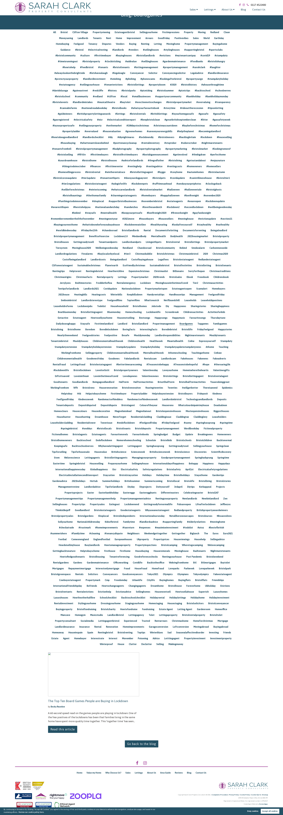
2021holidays (78, 481)
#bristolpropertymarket (179, 102)
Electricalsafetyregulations (213, 469)
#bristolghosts (214, 189)
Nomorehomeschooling (129, 440)
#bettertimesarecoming (129, 364)
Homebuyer (80, 638)
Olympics (168, 574)
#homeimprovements (106, 527)
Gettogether (178, 533)
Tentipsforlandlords (68, 288)
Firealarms (87, 253)
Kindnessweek (85, 399)
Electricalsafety (129, 469)
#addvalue (131, 61)
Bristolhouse (175, 585)
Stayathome (201, 475)
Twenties (172, 387)
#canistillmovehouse (201, 178)
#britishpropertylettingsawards (94, 113)
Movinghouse (182, 551)
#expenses (144, 527)
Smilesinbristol (69, 300)
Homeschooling (133, 312)
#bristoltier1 (223, 178)
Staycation (109, 475)
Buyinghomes (166, 580)
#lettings (120, 113)
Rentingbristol (105, 632)
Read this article (62, 729)
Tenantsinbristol (59, 341)
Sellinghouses (59, 504)
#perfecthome (218, 154)
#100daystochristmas (137, 125)
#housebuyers (146, 218)
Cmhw (191, 341)
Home (119, 38)
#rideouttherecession (191, 108)
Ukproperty (143, 539)
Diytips (191, 486)
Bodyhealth (176, 236)
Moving (202, 32)
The (206, 533)
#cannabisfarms (68, 108)
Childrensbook (221, 277)
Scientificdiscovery (221, 452)
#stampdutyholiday (218, 79)
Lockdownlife (153, 312)
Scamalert (201, 288)
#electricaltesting (98, 49)
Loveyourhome (170, 370)
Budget (176, 434)
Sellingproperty (93, 352)
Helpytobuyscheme (96, 393)
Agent (66, 638)
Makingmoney (175, 644)
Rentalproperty (105, 277)
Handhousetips (177, 294)
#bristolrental (92, 172)
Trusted (146, 621)
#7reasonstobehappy (158, 364)
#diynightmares (125, 137)
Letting (158, 44)
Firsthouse (109, 551)
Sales (193, 9)
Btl (194, 562)
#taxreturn (128, 527)
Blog (243, 9)
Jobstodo (156, 306)
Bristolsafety (174, 469)
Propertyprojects (74, 492)
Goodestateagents (130, 510)
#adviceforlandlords (132, 160)
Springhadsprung (204, 457)
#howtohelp (68, 67)
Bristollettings (192, 242)
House (121, 644)
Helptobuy (66, 393)
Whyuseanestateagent (157, 510)
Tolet (151, 615)
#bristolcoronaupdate (65, 178)
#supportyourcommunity (168, 96)
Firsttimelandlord (104, 323)
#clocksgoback (213, 183)
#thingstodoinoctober (74, 166)
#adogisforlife (119, 183)
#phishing (130, 79)
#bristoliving (175, 160)
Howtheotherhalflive (84, 597)
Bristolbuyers (185, 393)
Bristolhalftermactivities (192, 382)
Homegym (80, 615)
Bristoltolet (216, 615)
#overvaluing (203, 102)
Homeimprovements (133, 626)
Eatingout (114, 504)
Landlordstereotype (91, 300)
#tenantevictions (113, 84)
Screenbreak (172, 312)
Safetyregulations (152, 469)
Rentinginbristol (94, 271)
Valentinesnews (150, 376)
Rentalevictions (85, 591)
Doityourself (163, 486)
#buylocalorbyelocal (108, 253)
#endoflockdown (126, 422)
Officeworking (120, 562)
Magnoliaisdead (123, 411)
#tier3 (127, 253)
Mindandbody (139, 236)
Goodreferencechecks (146, 556)
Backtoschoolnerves (82, 446)
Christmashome (180, 621)
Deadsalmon (220, 405)
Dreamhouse (101, 417)
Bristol (64, 32)
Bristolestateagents (105, 510)
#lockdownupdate (215, 201)
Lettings (208, 9)
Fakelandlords (131, 358)
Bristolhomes (140, 306)
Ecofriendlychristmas (134, 265)
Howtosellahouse (184, 591)
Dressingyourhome (111, 603)
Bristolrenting (125, 632)
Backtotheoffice (155, 562)
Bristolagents (80, 434)
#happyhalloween (170, 195)
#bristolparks (128, 90)
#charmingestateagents (124, 195)
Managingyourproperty (144, 457)
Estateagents (99, 434)
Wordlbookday (191, 428)
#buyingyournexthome (66, 224)
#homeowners (194, 166)
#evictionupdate (207, 218)
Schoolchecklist (108, 597)
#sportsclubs (216, 49)
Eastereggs (129, 492)
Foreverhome (193, 585)
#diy (110, 137)
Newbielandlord (210, 498)
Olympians (183, 574)
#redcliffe (98, 90)
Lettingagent (135, 446)
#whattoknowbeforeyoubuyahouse (101, 224)
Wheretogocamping (192, 545)
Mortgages (58, 568)
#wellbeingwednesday (220, 207)
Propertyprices (161, 539)
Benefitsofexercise (99, 236)
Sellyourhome (65, 521)
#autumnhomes (195, 172)
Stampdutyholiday (150, 347)
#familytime (78, 533)
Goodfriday (164, 38)
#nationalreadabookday (94, 108)
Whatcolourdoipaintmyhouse (193, 405)
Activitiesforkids (216, 312)
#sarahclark (198, 67)
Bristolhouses (61, 242)
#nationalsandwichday (107, 207)
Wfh (75, 387)
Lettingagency (136, 615)
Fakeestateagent (222, 574)
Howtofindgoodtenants (72, 556)
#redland (98, 96)
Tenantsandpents (108, 242)
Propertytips (78, 504)
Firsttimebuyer (118, 393)
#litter (204, 119)
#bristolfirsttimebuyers (125, 154)
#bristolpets (159, 178)
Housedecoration (101, 411)
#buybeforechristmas (193, 125)
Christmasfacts (84, 277)
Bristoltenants (223, 265)
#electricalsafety (83, 119)
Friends (227, 632)
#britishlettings (158, 113)
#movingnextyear (108, 218)
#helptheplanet (185, 131)
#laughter (215, 67)
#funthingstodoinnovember (73, 201)
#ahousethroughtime (212, 84)
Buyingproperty (64, 609)
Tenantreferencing (119, 556)
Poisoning (143, 638)
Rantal (147, 230)
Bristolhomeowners (61, 440)
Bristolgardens (85, 516)
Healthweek (156, 341)
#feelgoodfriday (148, 422)
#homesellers (213, 166)
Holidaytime (162, 475)
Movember (127, 638)
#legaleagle (118, 73)
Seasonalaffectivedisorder (190, 632)
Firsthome (125, 551)
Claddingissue (164, 417)
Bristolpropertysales (62, 516)
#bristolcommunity (65, 55)
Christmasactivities (213, 283)
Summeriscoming (153, 481)
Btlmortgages (208, 562)
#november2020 (212, 195)
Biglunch (194, 533)
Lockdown (145, 283)
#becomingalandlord (210, 131)
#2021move (128, 218)
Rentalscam (150, 358)
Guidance (65, 49)
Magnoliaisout (143, 411)
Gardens (77, 562)
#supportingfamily (172, 521)
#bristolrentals (138, 113)
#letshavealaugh (98, 73)
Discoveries (200, 452)
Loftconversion (181, 626)
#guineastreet (80, 90)
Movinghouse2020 (81, 248)
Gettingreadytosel (179, 446)
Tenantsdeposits (65, 405)
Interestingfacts (148, 329)
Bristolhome (74, 329)
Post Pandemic (194, 556)
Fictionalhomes (60, 434)
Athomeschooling (177, 352)
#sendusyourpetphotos (188, 183)
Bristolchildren (204, 440)
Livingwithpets (153, 242)
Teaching (223, 347)
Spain (90, 632)
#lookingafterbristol (170, 79)
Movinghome (173, 44)
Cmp (107, 580)
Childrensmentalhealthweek (108, 341)
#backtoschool (202, 90)
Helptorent (75, 271)
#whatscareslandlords (123, 189)
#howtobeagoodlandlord (64, 137)
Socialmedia (87, 621)
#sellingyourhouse (89, 84)
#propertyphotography (148, 148)
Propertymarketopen (156, 288)
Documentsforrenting (194, 230)
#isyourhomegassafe (183, 113)
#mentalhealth (109, 213)
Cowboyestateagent (70, 580)
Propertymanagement (196, 44)
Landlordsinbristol (171, 399)
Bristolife (189, 481)
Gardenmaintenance (98, 562)
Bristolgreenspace (61, 574)
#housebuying (68, 143)
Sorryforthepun (196, 271)
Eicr (114, 469)
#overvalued (91, 131)
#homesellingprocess (69, 172)
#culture (85, 55)
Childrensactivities (193, 312)
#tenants (103, 67)
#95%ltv (81, 154)
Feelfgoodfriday (65, 399)
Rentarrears (161, 621)
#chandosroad (109, 230)
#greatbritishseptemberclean (180, 119)
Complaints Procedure (220, 795)
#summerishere (58, 533)
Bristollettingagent (193, 376)
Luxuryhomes (220, 591)
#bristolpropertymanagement (92, 148)
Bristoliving (57, 329)
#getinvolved (180, 154)
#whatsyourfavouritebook (145, 108)
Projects (220, 486)
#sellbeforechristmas (72, 189)
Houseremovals (162, 551)
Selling (160, 644)
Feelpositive (110, 335)
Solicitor (152, 73)
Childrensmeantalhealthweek (123, 352)
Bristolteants (123, 428)
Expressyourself (207, 341)
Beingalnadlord (219, 230)
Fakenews (203, 358)
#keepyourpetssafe (131, 213)
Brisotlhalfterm (166, 382)
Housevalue (100, 452)
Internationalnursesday (152, 516)
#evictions (165, 55)
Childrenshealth (136, 341)
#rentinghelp (135, 166)
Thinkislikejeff (62, 510)
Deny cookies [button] (252, 811)
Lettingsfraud (77, 364)
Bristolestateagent (183, 259)
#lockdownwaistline (135, 224)
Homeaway (58, 632)
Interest (113, 638)
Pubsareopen (184, 504)
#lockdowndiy (146, 137)
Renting (145, 44)
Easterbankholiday (109, 492)
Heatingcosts (99, 294)
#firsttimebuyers (99, 154)
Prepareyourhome (117, 463)
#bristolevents (60, 102)
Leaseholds (190, 300)
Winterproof (106, 644)
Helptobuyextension (163, 393)
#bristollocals (104, 428)
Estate (54, 638)
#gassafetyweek (221, 119)
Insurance (84, 626)
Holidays (147, 475)
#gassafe (203, 113)
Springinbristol (77, 463)
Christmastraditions (220, 271)
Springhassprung (155, 446)
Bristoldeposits (143, 428)
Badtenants (199, 551)
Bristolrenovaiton (131, 387)
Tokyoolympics (201, 574)
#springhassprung (205, 422)
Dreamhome (157, 585)
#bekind (76, 213)
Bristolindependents (124, 516)
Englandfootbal (101, 539)
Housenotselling (125, 317)
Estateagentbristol (125, 32)
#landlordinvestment (94, 79)
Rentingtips (58, 271)
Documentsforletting (166, 230)
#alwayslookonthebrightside (69, 73)
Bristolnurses (205, 516)
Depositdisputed (87, 405)
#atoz (201, 527)
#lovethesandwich (152, 207)
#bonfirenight (191, 195)
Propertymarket (139, 277)
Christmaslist (161, 271)
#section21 (226, 218)
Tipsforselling (59, 452)
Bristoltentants (64, 591)
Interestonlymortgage (107, 568)
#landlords (118, 49)
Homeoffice (221, 609)
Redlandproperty (183, 510)
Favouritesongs (198, 317)
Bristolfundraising (86, 609)
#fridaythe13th (89, 230)
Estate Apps (263, 804)
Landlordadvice (92, 486)
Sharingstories (198, 306)
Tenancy (92, 44)
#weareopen (194, 201)
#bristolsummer (165, 90)
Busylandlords (92, 545)
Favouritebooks (141, 434)
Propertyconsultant (65, 621)
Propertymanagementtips (69, 498)
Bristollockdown (82, 370)
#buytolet (125, 102)
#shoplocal (98, 201)
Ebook (190, 277)
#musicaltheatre (106, 102)
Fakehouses (187, 358)
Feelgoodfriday (216, 294)
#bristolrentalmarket (151, 189)
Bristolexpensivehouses (168, 411)
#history (112, 90)
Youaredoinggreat (219, 382)
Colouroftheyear (148, 405)
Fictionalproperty (213, 428)
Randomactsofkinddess (110, 399)
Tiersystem (61, 248)
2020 (205, 253)
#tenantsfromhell (61, 148)
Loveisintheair (81, 376)
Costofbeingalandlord (74, 259)
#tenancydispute (114, 533)
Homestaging (156, 603)
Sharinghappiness (220, 306)
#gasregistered (61, 119)
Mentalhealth (158, 236)
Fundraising (148, 609)
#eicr (100, 119)
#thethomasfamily (96, 195)
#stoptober (170, 143)
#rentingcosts (174, 166)
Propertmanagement (164, 323)
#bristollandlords (145, 55)
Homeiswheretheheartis (195, 370)
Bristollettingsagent (92, 312)
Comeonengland (80, 539)
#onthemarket (114, 125)
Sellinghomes (143, 591)
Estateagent (79, 317)
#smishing (115, 79)
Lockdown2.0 (120, 236)
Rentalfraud (59, 364)
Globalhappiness (99, 469)
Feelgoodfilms (114, 300)
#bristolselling (65, 154)
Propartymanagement (167, 428)
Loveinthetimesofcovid (106, 376)
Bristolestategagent (101, 364)
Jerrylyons (65, 283)
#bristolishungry (216, 61)
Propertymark (93, 580)
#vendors (133, 49)
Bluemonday (114, 312)
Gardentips (218, 475)
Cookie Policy (245, 795)
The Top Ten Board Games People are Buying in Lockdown (88, 701)
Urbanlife (137, 580)
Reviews (179, 773)
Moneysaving (66, 38)
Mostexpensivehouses (197, 411)
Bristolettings (170, 376)
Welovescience (72, 457)
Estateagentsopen (182, 288)
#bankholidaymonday (216, 96)
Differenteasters (170, 492)
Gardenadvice (59, 481)
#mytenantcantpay (185, 55)
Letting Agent (184, 609)
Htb (79, 393)
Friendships (218, 580)
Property (188, 32)
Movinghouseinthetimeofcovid (172, 283)
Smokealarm (198, 248)
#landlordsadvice (148, 521)
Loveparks (173, 568)
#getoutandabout (196, 160)
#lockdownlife (61, 370)
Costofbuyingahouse (142, 259)
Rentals (79, 574)
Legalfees (163, 259)
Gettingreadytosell (83, 242)
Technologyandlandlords (199, 399)
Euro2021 (228, 533)
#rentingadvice (154, 166)
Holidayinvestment (219, 597)
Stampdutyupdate (126, 347)
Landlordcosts (98, 259)
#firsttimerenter (114, 166)
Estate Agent (166, 609)
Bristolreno (88, 387)
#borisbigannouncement (155, 154)
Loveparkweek (206, 568)
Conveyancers (110, 574)
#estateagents (175, 201)
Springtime (223, 457)
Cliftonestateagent (62, 265)
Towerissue (106, 422)
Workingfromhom (60, 387)
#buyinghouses (124, 55)
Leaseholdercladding (61, 422)
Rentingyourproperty (167, 498)
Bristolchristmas (165, 253)
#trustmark (85, 527)
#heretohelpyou (82, 207)
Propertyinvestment (194, 638)
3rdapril (178, 486)
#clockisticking (113, 61)
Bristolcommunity (165, 248)
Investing (214, 632)
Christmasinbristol (188, 253)
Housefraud (141, 568)
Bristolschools (183, 440)
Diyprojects (145, 486)
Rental (97, 626)
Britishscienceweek (160, 452)
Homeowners (224, 434)
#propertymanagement (175, 67)
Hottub (94, 481)
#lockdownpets (139, 183)
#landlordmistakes (83, 102)
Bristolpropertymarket (217, 242)
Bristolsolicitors (195, 603)
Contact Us (258, 9)
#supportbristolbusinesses (123, 201)
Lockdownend (131, 504)
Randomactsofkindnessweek (142, 399)
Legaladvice (196, 73)
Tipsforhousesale (80, 452)
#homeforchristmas (219, 125)
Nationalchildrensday (88, 521)
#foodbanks (196, 61)
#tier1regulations (71, 183)
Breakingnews (205, 434)
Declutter (146, 644)
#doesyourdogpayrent (136, 178)
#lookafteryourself (182, 224)
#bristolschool (62, 96)
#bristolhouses (109, 160)
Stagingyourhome (134, 603)
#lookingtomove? (221, 148)
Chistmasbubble (143, 253)
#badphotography (122, 148)
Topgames (203, 323)
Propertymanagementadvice (135, 498)
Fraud (127, 568)
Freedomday (120, 580)
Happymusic (178, 317)
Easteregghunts (148, 492)
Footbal (62, 539)
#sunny (187, 422)
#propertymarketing (176, 148)
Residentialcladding (141, 417)
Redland (214, 32)
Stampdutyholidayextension (97, 347)
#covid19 (205, 55)
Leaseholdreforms (63, 306)
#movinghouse (186, 218)
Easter (90, 492)
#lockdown (206, 137)
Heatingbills (80, 294)
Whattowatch (151, 300)
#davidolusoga (60, 90)
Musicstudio (96, 615)
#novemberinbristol (151, 201)
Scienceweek (138, 452)
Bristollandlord (140, 323)
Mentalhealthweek (153, 352)
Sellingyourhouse (202, 446)
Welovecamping (216, 545)
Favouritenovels (119, 434)
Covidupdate (110, 288)
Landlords (83, 38)
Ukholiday (210, 585)
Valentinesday (150, 370)
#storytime (169, 108)
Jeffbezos (225, 504)
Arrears (149, 38)
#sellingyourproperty (90, 125)
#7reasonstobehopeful (185, 364)
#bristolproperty (91, 61)
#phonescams (147, 79)
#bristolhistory (189, 84)
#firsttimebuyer (102, 55)
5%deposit (202, 393)
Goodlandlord (82, 510)
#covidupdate (177, 178)
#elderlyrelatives (196, 521)
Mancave (65, 615)
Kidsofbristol (111, 521)
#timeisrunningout (68, 61)
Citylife (151, 580)
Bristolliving (205, 481)
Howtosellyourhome (101, 317)
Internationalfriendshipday (67, 585)
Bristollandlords (130, 230)
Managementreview (68, 486)
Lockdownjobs (85, 306)
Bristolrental (173, 242)
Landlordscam (168, 358)
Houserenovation (108, 387)
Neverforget (119, 417)
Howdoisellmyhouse (69, 545)
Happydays (224, 463)
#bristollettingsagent (141, 172)
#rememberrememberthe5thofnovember (72, 218)
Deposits (221, 399)
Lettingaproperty (168, 615)
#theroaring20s (222, 364)
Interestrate (97, 638)
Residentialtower (86, 422)
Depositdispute (109, 405)
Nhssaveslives (224, 516)
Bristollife (187, 329)
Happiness (208, 463)
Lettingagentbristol (108, 621)
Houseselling (96, 463)
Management (197, 294)
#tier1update (88, 178)
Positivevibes (181, 38)
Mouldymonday (142, 335)
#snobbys (87, 428)
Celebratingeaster (193, 492)
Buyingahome (220, 44)
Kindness (217, 393)
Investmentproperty (221, 638)
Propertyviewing (101, 32)
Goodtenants (61, 382)
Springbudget (161, 434)
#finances (95, 166)
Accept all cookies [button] (270, 811)
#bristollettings (135, 84)
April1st (189, 469)
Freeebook (203, 277)
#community (81, 96)
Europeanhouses (123, 539)
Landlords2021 (91, 288)
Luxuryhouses (61, 597)
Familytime (129, 521)
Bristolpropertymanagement (69, 236)
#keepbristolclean (150, 119)
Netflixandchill (172, 300)
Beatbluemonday (67, 312)
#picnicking (146, 90)
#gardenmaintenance (174, 61)
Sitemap (265, 795)
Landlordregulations (66, 253)
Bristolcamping (169, 545)
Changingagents (137, 585)
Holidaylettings (177, 597)
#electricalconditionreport (121, 119)
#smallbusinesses (141, 96)
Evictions (225, 585)
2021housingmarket (197, 236)
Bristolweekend (215, 556)
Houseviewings (182, 539)
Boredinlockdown (109, 329)
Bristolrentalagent (218, 376)
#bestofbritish (216, 527)
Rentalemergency (126, 283)
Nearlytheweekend (67, 335)
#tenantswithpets (110, 178)
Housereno (167, 405)
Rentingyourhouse (172, 556)
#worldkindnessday (66, 230)
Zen (225, 498)
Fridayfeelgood (205, 329)
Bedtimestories (83, 283)
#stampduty (221, 55)
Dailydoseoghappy (66, 323)
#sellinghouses (151, 49)
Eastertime (59, 463)
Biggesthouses (221, 411)
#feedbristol (86, 67)
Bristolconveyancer (218, 603)
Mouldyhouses (80, 341)
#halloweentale (192, 189)
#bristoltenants (121, 67)
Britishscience (118, 452)
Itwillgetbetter (190, 387)
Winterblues (156, 632)
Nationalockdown (131, 288)
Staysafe (85, 323)
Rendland (128, 248)
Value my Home (94, 773)
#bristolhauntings (72, 195)
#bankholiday (193, 96)
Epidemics (227, 387)
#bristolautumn (216, 172)
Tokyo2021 (152, 574)
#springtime (226, 422)
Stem (57, 457)
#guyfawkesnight (201, 213)
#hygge (162, 172)
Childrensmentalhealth (69, 358)
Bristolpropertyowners (126, 370)
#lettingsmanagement (146, 67)
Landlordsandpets (131, 242)
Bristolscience (182, 452)
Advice (156, 638)
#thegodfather (156, 160)
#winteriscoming (98, 189)
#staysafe (90, 213)
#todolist (188, 527)
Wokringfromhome (179, 562)
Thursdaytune (217, 317)
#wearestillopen (60, 207)
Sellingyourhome (149, 32)
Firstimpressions (170, 32)
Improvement (134, 38)
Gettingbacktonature (64, 551)
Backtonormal (224, 440)
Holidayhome (198, 597)
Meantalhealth (175, 341)
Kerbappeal (205, 486)
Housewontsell (163, 591)
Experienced (130, 621)
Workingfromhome (71, 352)
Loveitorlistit (102, 370)
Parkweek (189, 568)
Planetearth (111, 265)
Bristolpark (225, 568)
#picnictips (184, 90)
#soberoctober (189, 143)
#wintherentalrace (115, 172)
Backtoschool (84, 440)
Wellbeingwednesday (107, 248)
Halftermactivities (143, 382)
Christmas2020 (220, 253)
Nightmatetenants (220, 551)
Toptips (141, 632)
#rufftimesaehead (162, 183)
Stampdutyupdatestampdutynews (183, 347)
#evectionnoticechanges (148, 102)
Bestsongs (144, 317)
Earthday (219, 38)
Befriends (92, 585)
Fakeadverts (219, 358)
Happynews (180, 306)
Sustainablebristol (159, 265)
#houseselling (224, 137)
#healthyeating (158, 224)
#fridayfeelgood (170, 422)
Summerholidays (111, 481)
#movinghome (217, 521)
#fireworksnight (179, 213)
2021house (63, 294)
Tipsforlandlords (114, 486)
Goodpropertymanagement (175, 457)
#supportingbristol (194, 49)
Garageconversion (158, 626)
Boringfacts (129, 329)
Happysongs (161, 317)
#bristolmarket (200, 148)
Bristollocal (173, 481)
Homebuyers (218, 288)
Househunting (82, 417)
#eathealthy (222, 224)
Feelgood (79, 44)
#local (124, 96)
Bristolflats (201, 580)
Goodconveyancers (132, 574)
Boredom (90, 329)
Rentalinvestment (63, 603)
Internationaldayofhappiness (168, 463)
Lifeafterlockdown (205, 504)
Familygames (220, 323)
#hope (206, 364)
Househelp (200, 539)
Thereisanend (210, 387)
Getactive (63, 317)
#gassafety (219, 113)
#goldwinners (65, 113)
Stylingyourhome (87, 603)
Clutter (133, 644)
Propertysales (97, 504)
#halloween (173, 189)
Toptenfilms (133, 300)
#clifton (111, 96)
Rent (108, 38)
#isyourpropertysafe (63, 125)
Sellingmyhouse (140, 463)
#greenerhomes (133, 131)
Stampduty (226, 341)
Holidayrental (157, 597)
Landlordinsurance (65, 626)
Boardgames (186, 323)
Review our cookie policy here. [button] (31, 812)
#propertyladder (71, 131)
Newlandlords (189, 498)
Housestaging (174, 603)
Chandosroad (144, 248)
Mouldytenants (217, 335)
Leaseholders (219, 417)
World (206, 38)
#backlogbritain (187, 137)
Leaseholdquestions (211, 300)
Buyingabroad (220, 626)
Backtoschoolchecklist (133, 597)
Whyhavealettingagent (110, 446)
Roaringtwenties (154, 387)
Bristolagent (128, 405)
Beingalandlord (118, 259)
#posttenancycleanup (125, 143)
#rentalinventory (150, 143)
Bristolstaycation (128, 475)
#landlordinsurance (218, 73)
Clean (227, 32)
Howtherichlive (116, 271)
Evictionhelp (104, 591)
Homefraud (158, 568)
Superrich (204, 591)
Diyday (131, 486)
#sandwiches (131, 207)
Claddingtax (182, 417)
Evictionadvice (123, 591)
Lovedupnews (130, 376)
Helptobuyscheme (89, 551)
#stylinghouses (172, 49)
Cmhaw (218, 352)
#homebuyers (148, 195)
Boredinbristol (169, 329)
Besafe (125, 335)
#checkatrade (66, 527)
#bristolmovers (166, 137)
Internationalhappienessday (70, 469)
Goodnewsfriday (95, 358)
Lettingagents (92, 457)
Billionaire (178, 271)
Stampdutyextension (66, 347)
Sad (169, 632)
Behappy (193, 463)
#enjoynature (217, 160)
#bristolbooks (119, 108)
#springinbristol (69, 428)
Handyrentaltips (155, 294)
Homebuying (62, 44)
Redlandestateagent (209, 259)
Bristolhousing (97, 556)
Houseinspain (75, 632)
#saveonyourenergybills (159, 131)
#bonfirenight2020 (156, 213)
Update (189, 434)
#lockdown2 (173, 207)
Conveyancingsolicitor (174, 73)
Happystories (225, 329)
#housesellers (165, 218)
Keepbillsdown (134, 294)
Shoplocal (103, 516)
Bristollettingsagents (116, 457)
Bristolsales (175, 277)
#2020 (173, 84)
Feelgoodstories (90, 335)
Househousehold (119, 306)
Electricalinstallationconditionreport (78, 475)
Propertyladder (139, 393)
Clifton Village (80, 32)
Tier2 (195, 283)
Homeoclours (61, 411)
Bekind (183, 248)
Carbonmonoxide (218, 248)
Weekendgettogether (155, 533)
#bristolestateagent (96, 183)
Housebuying (142, 551)
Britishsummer (132, 481)
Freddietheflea (104, 283)
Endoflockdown (104, 440)
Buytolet (225, 562)
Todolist (101, 306)
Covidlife (137, 562)
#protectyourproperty (66, 79)
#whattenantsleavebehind (94, 143)
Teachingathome (200, 352)
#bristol (79, 49)
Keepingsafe (60, 446)
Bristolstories (223, 481)
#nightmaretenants (211, 143)
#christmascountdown (165, 125)
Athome (210, 347)
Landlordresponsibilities (167, 335)
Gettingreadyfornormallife (158, 504)
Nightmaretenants (195, 335)
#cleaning (94, 533)
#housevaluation (112, 131)
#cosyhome (176, 172)
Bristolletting (204, 265)
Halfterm (124, 382)
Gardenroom (203, 609)
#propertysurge (194, 79)
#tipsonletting (215, 108)
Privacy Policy (234, 795)
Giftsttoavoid (62, 376)
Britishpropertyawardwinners (212, 510)
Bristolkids (166, 440)
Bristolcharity (108, 609)
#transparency (223, 102)
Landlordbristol (115, 615)
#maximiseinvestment (166, 527)
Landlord (122, 323)
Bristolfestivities (183, 265)
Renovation (112, 626)
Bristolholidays (182, 475)
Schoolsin (151, 440)
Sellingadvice (217, 539)
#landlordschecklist (93, 137)
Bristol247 (213, 492)
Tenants (97, 38)
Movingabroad (201, 626)
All (54, 32)
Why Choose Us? (113, 773)
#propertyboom (157, 84)
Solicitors (93, 574)
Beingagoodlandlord (103, 382)
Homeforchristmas (203, 621)
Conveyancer (137, 73)
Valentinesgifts (221, 370)
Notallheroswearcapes (181, 516)
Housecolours (80, 411)
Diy (167, 306)
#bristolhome (89, 160)
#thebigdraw (199, 154)
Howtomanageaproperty (117, 545)
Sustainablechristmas (88, 265)
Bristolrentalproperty (193, 615)
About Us (227, 9)
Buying (132, 44)
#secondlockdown (193, 207)
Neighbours (133, 533)
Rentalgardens (61, 562)
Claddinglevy (200, 417)
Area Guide (165, 773)
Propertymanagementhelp (102, 498)
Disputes (106, 44)
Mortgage (223, 621)
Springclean (222, 446)
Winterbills (116, 294)
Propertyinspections (146, 545)
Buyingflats (184, 580)
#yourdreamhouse (67, 160)
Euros (215, 533)
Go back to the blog (141, 744)
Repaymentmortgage (79, 568)
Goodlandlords (80, 382)
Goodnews (114, 358)
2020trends (159, 277)
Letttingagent (171, 638)
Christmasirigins (62, 277)
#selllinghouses (149, 61)
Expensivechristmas (139, 271)
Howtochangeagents (113, 585)
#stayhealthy (204, 224)
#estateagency (67, 84)
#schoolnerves (223, 90)
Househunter (64, 417)
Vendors (120, 44)
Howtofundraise (128, 609)
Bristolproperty (221, 236)
